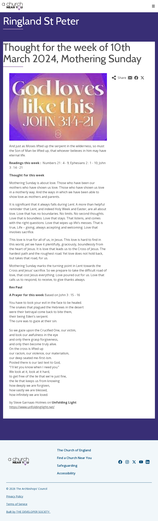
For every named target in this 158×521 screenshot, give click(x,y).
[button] (153, 6)
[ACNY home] (12, 6)
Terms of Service (16, 504)
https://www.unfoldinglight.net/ (32, 407)
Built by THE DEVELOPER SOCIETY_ (28, 512)
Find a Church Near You (74, 458)
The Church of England (74, 450)
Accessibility (66, 473)
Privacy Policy (14, 496)
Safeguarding (67, 465)
